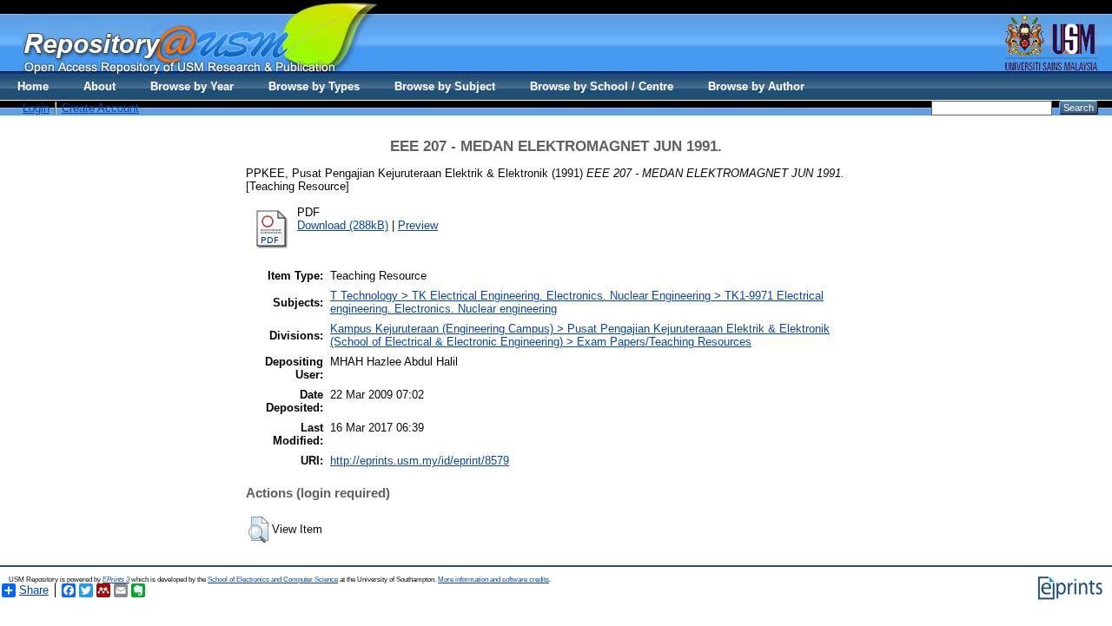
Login (36, 108)
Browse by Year (192, 86)
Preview (418, 225)
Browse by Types (314, 86)
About (99, 86)
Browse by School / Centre (601, 86)
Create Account (100, 108)
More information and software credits (493, 579)
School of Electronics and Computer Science (273, 579)
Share (34, 589)
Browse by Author (756, 86)
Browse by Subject (444, 86)
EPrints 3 (116, 579)
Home (33, 86)
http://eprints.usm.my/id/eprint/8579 (419, 460)
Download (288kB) (342, 225)
